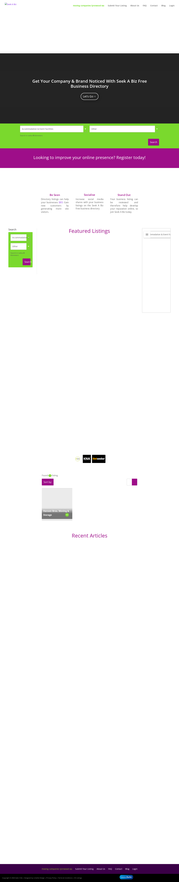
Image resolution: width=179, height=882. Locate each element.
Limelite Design (39, 878)
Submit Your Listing (117, 6)
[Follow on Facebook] (157, 877)
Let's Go (88, 96)
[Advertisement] (89, 32)
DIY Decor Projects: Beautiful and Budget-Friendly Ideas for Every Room (63, 644)
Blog (163, 6)
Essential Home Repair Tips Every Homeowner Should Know (56, 761)
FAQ (145, 6)
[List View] (129, 482)
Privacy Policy (51, 878)
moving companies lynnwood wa (88, 6)
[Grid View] (134, 482)
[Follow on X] (165, 877)
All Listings (78, 878)
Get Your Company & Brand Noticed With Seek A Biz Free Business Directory (89, 83)
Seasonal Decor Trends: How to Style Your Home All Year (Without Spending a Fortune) (72, 850)
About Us (134, 6)
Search (153, 142)
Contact (154, 6)
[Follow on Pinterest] (173, 877)
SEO (61, 202)
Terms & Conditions (65, 878)
